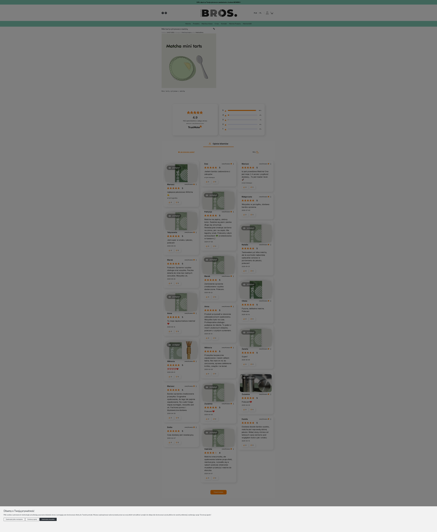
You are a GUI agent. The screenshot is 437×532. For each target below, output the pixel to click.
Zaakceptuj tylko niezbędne (14, 519)
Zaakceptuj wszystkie (48, 519)
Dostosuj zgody (32, 519)
